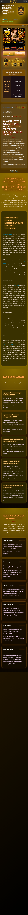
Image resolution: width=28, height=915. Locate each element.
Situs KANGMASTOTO (9, 344)
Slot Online (7, 19)
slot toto (16, 285)
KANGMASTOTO (13, 116)
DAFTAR (19, 53)
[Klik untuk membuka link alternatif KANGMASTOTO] (14, 39)
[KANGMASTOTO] (21, 11)
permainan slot (11, 317)
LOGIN (8, 53)
